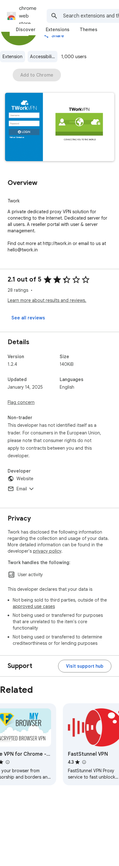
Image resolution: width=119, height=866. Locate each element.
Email (22, 489)
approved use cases (34, 606)
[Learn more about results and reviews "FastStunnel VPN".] (83, 762)
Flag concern (21, 402)
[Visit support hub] (84, 666)
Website (25, 478)
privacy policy (47, 551)
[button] (60, 127)
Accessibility (43, 56)
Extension (13, 56)
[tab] (26, 29)
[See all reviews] (28, 317)
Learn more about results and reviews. (47, 300)
